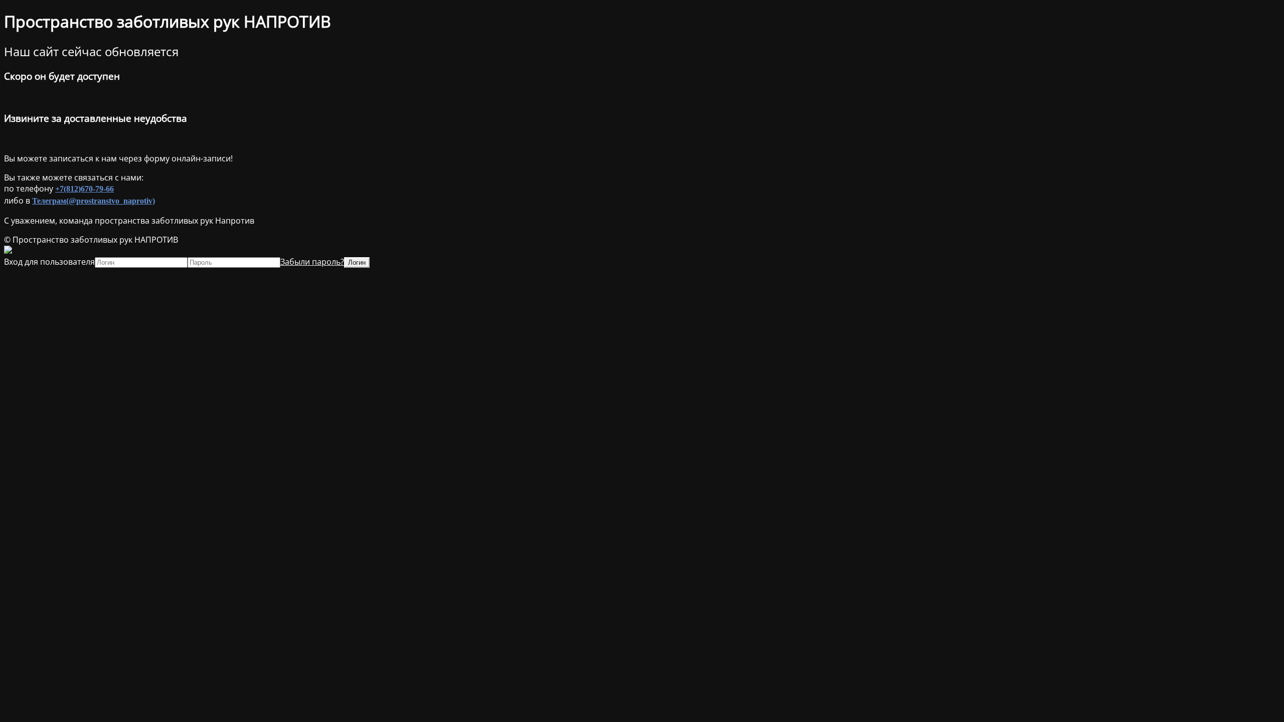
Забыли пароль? (312, 261)
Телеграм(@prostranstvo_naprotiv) (93, 201)
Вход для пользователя (49, 261)
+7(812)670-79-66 (84, 189)
